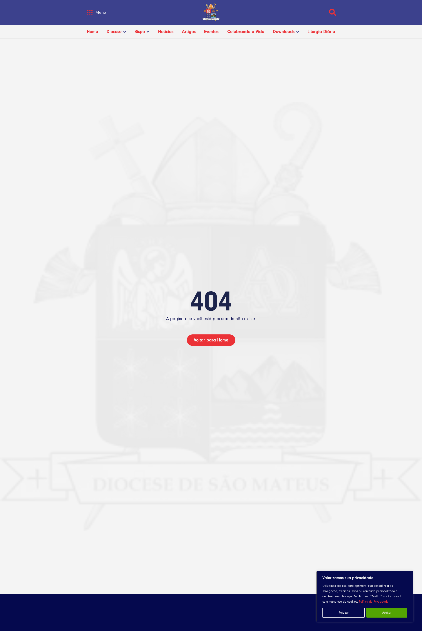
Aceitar (386, 612)
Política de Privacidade (374, 601)
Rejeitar (343, 612)
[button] (90, 12)
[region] (364, 596)
